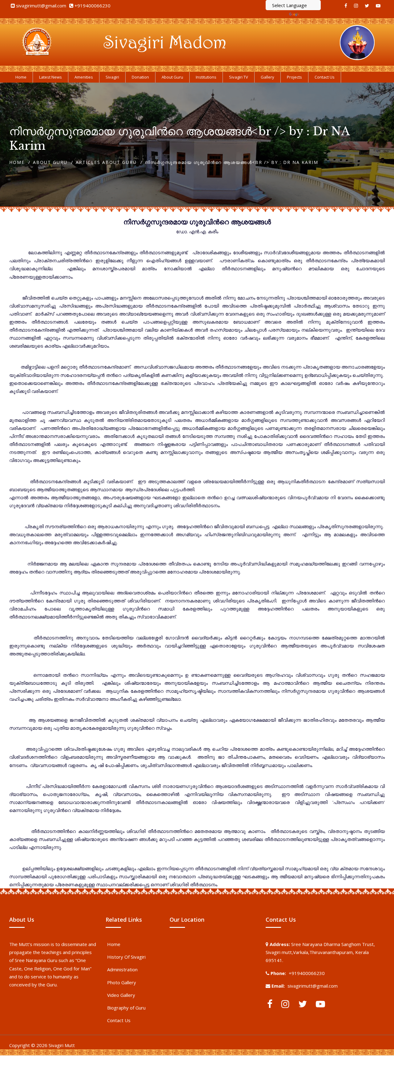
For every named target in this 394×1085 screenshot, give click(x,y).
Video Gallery (121, 995)
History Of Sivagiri (126, 957)
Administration (122, 969)
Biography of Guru (126, 1008)
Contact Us (119, 1020)
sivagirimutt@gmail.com (41, 5)
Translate (310, 14)
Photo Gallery (121, 982)
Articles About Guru (106, 162)
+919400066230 (92, 5)
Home (17, 162)
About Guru (50, 162)
